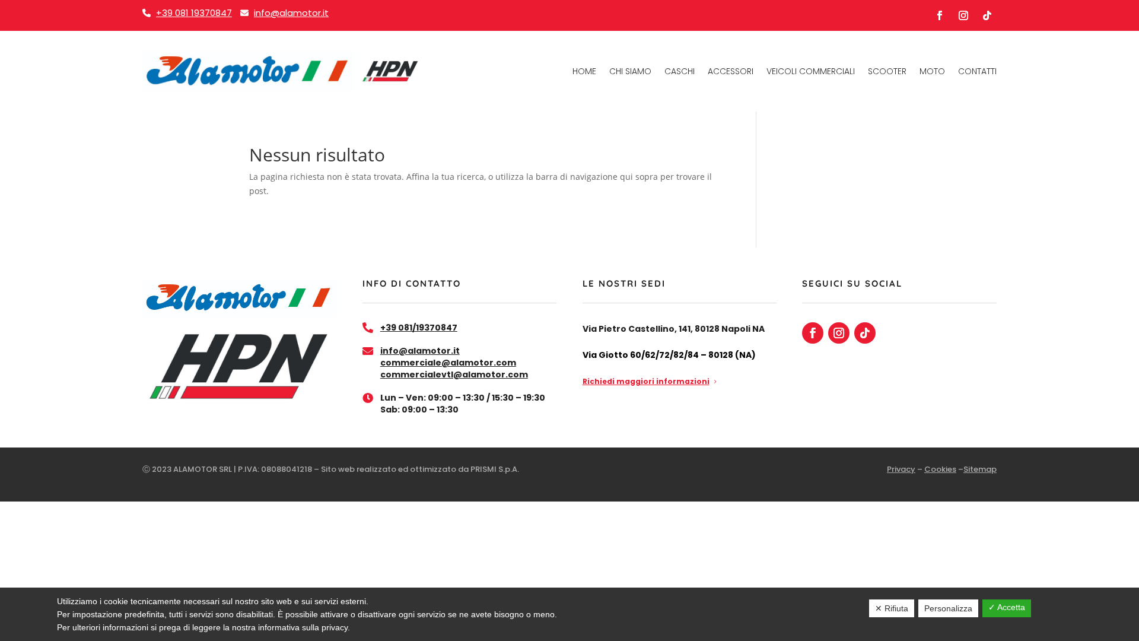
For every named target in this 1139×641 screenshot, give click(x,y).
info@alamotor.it (291, 13)
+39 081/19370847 (418, 328)
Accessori (730, 71)
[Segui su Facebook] (939, 15)
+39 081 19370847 (194, 13)
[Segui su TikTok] (987, 15)
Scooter (887, 71)
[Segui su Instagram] (963, 15)
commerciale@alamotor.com (448, 363)
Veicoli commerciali (810, 71)
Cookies (940, 469)
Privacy (901, 469)
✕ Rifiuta (891, 608)
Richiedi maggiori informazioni (646, 381)
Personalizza (948, 608)
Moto (932, 71)
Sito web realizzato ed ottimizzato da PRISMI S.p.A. (420, 469)
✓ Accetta (1006, 607)
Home (584, 71)
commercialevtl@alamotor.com (454, 374)
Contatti (977, 71)
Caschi (679, 71)
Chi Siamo (630, 71)
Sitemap (980, 469)
